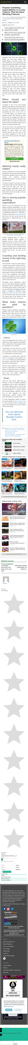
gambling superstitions (10, 429)
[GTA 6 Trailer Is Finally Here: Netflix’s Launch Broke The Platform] (5, 524)
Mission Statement (7, 944)
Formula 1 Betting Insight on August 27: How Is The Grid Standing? (17, 548)
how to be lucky (20, 429)
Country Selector (7, 965)
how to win (7, 431)
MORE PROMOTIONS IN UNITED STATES (14, 496)
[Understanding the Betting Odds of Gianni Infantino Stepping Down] (5, 537)
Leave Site (18, 1009)
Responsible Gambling (8, 955)
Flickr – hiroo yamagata (15, 235)
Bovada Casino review (15, 161)
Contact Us (6, 953)
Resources (5, 972)
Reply (2, 1040)
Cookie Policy (6, 951)
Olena (5, 22)
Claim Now (15, 159)
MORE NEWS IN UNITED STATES (14, 554)
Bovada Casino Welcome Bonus (12, 142)
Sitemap (5, 967)
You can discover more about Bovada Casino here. (14, 416)
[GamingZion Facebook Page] (4, 908)
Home (3, 17)
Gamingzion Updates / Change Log (11, 970)
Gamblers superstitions (19, 428)
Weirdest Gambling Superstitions (13, 436)
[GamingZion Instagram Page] (8, 908)
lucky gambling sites (10, 432)
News (8, 17)
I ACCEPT (8, 1009)
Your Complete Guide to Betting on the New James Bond (17, 530)
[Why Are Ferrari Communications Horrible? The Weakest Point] (5, 543)
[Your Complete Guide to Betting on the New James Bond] (5, 531)
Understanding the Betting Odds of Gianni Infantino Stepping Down (17, 536)
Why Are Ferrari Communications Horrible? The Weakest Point (17, 542)
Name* (17, 865)
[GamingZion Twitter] (12, 908)
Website (18, 869)
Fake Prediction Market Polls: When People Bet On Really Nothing (18, 517)
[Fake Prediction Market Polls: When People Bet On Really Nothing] (5, 518)
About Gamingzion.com (9, 941)
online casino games (10, 434)
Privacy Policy (6, 948)
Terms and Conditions (8, 946)
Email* (17, 867)
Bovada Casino (8, 428)
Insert (15, 1044)
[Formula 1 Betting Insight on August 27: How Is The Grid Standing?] (5, 549)
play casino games (20, 434)
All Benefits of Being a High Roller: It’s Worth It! (21, 567)
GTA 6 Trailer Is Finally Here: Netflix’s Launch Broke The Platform (17, 524)
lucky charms (14, 431)
